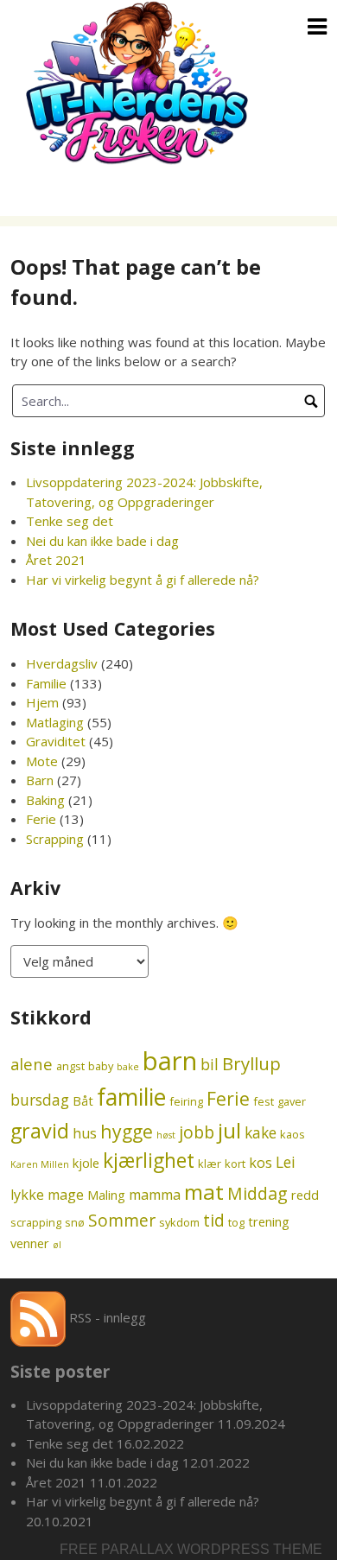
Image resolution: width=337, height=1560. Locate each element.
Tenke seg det (69, 521)
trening (268, 1221)
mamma (155, 1194)
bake (128, 1067)
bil (209, 1065)
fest (263, 1101)
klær (209, 1163)
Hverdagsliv (62, 663)
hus (85, 1133)
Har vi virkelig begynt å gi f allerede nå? (142, 579)
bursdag (39, 1100)
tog (236, 1222)
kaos (292, 1134)
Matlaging (55, 722)
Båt (83, 1100)
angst (70, 1066)
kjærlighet (148, 1160)
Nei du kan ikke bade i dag (102, 540)
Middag (257, 1193)
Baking (45, 800)
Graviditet (56, 741)
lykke (27, 1194)
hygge (126, 1131)
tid (214, 1220)
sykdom (179, 1222)
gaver (291, 1101)
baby (100, 1066)
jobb (196, 1132)
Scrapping (55, 838)
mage (66, 1194)
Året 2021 (56, 559)
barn (170, 1060)
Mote (42, 761)
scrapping (35, 1222)
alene (31, 1064)
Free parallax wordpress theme (191, 1549)
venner (29, 1243)
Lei (286, 1162)
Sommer (122, 1220)
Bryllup (251, 1063)
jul (229, 1130)
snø (75, 1222)
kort (235, 1163)
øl (57, 1245)
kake (261, 1133)
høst (165, 1135)
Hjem (42, 702)
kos (260, 1162)
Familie (46, 683)
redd (305, 1194)
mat (204, 1191)
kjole (86, 1162)
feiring (186, 1101)
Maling (106, 1194)
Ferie (41, 819)
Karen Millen (39, 1164)
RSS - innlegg (106, 1317)
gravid (39, 1131)
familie (131, 1097)
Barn (40, 780)
